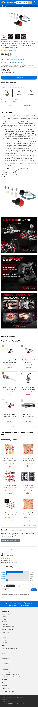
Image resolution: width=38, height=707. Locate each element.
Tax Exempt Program (7, 661)
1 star (3, 580)
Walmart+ (4, 640)
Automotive (16, 118)
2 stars (3, 578)
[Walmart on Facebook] (3, 692)
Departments (7, 6)
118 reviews (13, 50)
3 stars (3, 576)
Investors (4, 621)
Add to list (10, 105)
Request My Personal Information (10, 674)
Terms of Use (5, 667)
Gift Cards (4, 642)
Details (14, 101)
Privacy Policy (5, 669)
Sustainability (5, 624)
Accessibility (5, 656)
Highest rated (21, 586)
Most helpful (5, 590)
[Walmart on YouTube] (9, 692)
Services (15, 6)
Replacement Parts (25, 118)
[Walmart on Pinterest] (13, 692)
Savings (21, 6)
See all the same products (30, 525)
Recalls (3, 653)
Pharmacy (4, 651)
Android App (5, 685)
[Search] (30, 2)
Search (34, 590)
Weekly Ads (26, 605)
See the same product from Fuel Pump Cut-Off (24, 427)
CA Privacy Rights (6, 672)
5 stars (3, 572)
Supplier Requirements (8, 626)
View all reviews (7, 566)
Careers (4, 616)
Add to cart (19, 78)
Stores (3, 635)
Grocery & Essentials (30, 6)
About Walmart (6, 614)
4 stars (3, 574)
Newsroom (4, 619)
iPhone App (5, 683)
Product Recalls (6, 658)
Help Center (29, 603)
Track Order (14, 605)
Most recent (11, 586)
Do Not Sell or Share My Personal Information (14, 677)
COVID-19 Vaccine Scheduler (9, 648)
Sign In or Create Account (14, 603)
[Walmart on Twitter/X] (6, 692)
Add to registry (28, 105)
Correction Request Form (10, 540)
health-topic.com (17, 62)
